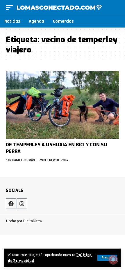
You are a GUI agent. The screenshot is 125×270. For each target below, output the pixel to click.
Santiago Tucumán (20, 160)
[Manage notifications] (113, 259)
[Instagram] (22, 203)
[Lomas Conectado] (59, 7)
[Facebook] (11, 203)
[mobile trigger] (11, 7)
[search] (115, 7)
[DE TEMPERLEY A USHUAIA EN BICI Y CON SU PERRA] (62, 105)
